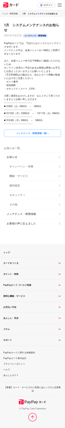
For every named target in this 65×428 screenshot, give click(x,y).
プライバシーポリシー (14, 364)
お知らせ (12, 157)
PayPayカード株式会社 (14, 358)
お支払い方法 (9, 307)
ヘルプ (6, 369)
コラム (6, 329)
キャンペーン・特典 (21, 166)
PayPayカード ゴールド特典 (17, 285)
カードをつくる (10, 263)
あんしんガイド (10, 375)
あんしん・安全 (10, 318)
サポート (7, 340)
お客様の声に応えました (21, 223)
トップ (6, 252)
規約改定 (14, 185)
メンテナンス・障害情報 (21, 214)
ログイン (48, 5)
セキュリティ (17, 195)
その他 (13, 204)
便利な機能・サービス (14, 296)
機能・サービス (18, 176)
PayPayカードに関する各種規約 (19, 352)
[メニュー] (60, 5)
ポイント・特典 (10, 274)
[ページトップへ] (32, 417)
